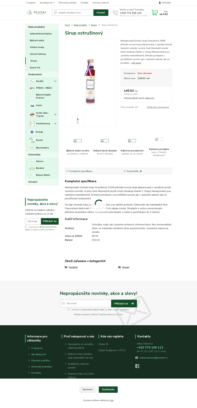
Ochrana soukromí (100, 2)
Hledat (101, 12)
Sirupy (33, 60)
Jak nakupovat (46, 2)
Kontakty (84, 2)
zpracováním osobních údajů (93, 310)
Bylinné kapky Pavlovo (43, 96)
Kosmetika (34, 154)
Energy (39, 131)
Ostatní (32, 181)
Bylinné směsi (37, 40)
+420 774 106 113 (131, 13)
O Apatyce (31, 2)
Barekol (40, 168)
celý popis (136, 63)
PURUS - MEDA (44, 87)
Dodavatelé (35, 74)
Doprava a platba (40, 360)
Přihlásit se (50, 221)
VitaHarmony (43, 123)
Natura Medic (43, 175)
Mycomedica (42, 147)
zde (111, 400)
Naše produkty (36, 27)
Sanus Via (35, 67)
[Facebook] (138, 367)
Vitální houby (37, 47)
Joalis (39, 105)
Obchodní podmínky (67, 2)
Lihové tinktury (38, 54)
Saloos (39, 161)
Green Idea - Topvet (42, 114)
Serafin (40, 81)
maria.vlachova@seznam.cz (154, 357)
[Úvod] (37, 12)
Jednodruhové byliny (41, 33)
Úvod (67, 25)
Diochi (39, 140)
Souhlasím (108, 389)
